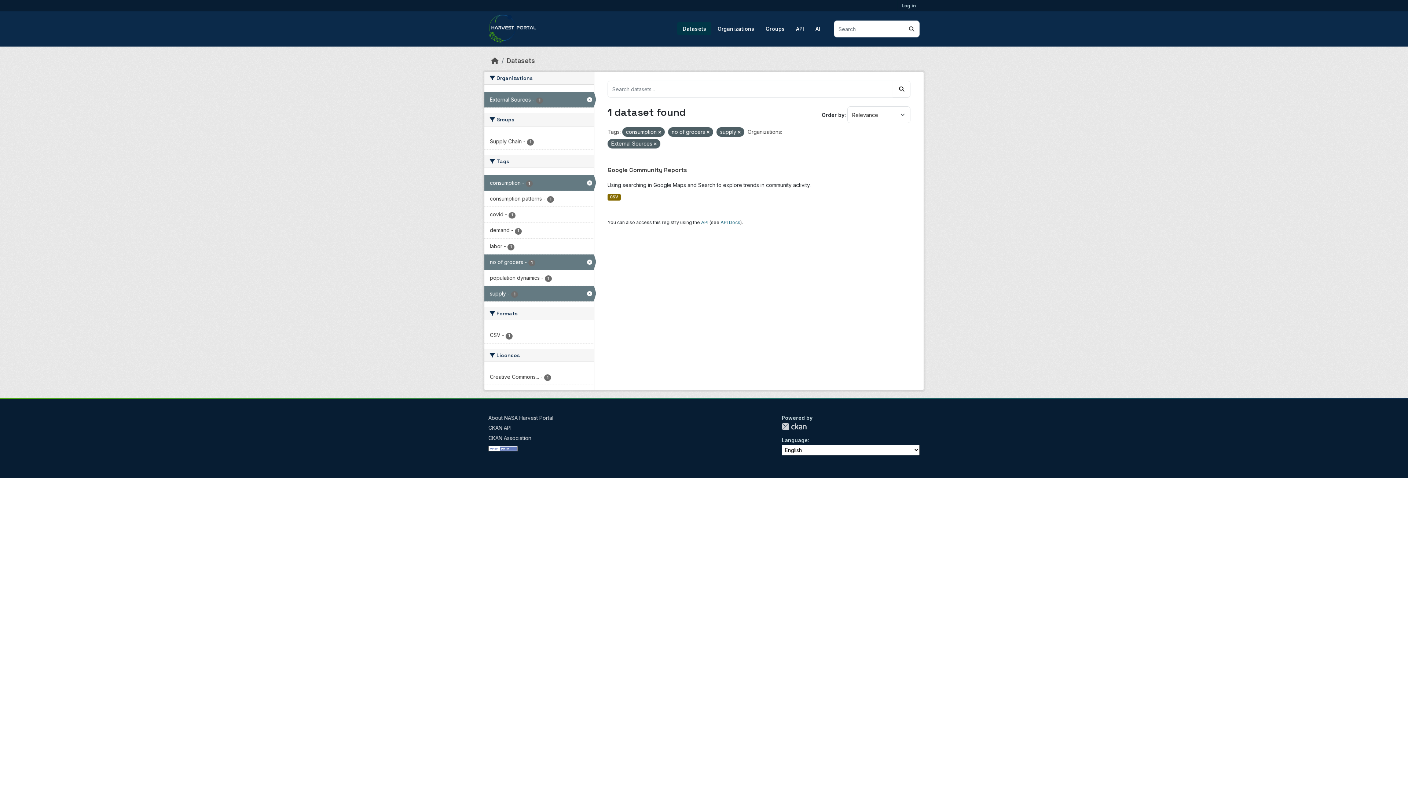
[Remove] (659, 132)
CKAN (794, 426)
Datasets (694, 29)
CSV (614, 197)
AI (817, 29)
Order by (833, 115)
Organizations (736, 29)
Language (795, 440)
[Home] (495, 61)
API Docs (730, 222)
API (800, 29)
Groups (775, 29)
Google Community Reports (647, 170)
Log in (909, 5)
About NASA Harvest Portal (520, 418)
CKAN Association (509, 438)
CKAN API (499, 428)
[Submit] (911, 29)
